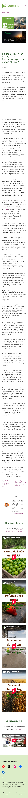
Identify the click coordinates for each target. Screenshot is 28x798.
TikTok (13, 532)
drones (6, 209)
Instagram (19, 532)
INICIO (3, 12)
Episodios (9, 12)
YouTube (20, 530)
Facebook (8, 532)
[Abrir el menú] (25, 6)
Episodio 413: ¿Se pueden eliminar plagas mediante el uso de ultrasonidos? (20, 483)
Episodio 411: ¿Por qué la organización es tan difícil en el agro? (6, 483)
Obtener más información (17, 513)
